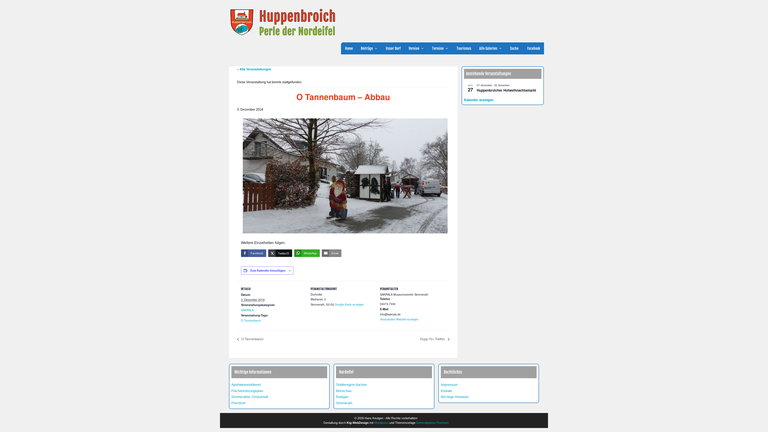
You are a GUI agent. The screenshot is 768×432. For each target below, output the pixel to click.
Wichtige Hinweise (454, 397)
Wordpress (381, 422)
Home (349, 48)
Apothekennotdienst (246, 385)
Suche (514, 48)
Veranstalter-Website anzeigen (399, 319)
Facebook (533, 48)
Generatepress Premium (432, 422)
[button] (377, 48)
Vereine (414, 48)
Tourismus (464, 48)
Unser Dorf (393, 48)
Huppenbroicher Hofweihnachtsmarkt (506, 90)
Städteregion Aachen (351, 385)
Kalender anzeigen (478, 99)
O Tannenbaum (251, 320)
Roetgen (342, 397)
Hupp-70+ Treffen (433, 339)
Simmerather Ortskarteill (249, 397)
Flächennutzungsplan (247, 391)
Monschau (343, 391)
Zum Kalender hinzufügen (268, 270)
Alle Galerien (488, 48)
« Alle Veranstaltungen (254, 69)
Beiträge (367, 48)
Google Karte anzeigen (349, 304)
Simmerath (344, 403)
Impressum (449, 385)
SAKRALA (247, 310)
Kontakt (446, 391)
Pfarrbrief (238, 403)
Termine (438, 48)
